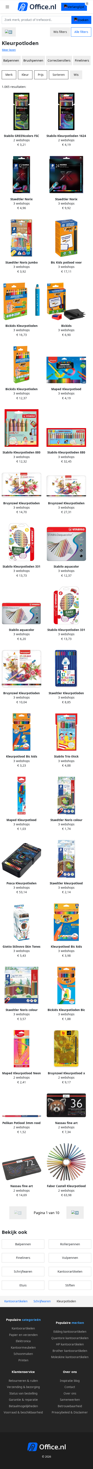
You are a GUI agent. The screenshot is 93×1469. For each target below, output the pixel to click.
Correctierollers (59, 60)
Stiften (70, 1285)
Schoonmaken (23, 1354)
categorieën (31, 1320)
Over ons (70, 1393)
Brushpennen (33, 60)
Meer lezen (9, 50)
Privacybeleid (61, 1412)
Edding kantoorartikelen (69, 1332)
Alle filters (81, 32)
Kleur (25, 75)
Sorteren (59, 75)
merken (78, 1323)
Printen (23, 1360)
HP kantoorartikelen (70, 1344)
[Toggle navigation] (7, 7)
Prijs (40, 75)
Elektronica (23, 1341)
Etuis (23, 1285)
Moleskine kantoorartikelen (69, 1357)
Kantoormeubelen (23, 1347)
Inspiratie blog (70, 1381)
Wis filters (60, 32)
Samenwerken (70, 1400)
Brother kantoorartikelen (70, 1351)
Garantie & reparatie (23, 1400)
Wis (76, 75)
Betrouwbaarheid (70, 1406)
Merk (9, 75)
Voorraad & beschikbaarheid (23, 1412)
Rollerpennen (70, 1244)
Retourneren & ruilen (23, 1381)
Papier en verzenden (23, 1335)
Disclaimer (81, 1412)
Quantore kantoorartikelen (69, 1338)
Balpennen (11, 60)
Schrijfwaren (23, 1271)
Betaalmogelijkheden (23, 1406)
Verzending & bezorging (23, 1387)
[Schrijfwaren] (9, 32)
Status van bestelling (23, 1393)
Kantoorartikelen (70, 1271)
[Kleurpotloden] (75, 1212)
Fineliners (82, 60)
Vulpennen (70, 1258)
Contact (69, 1387)
